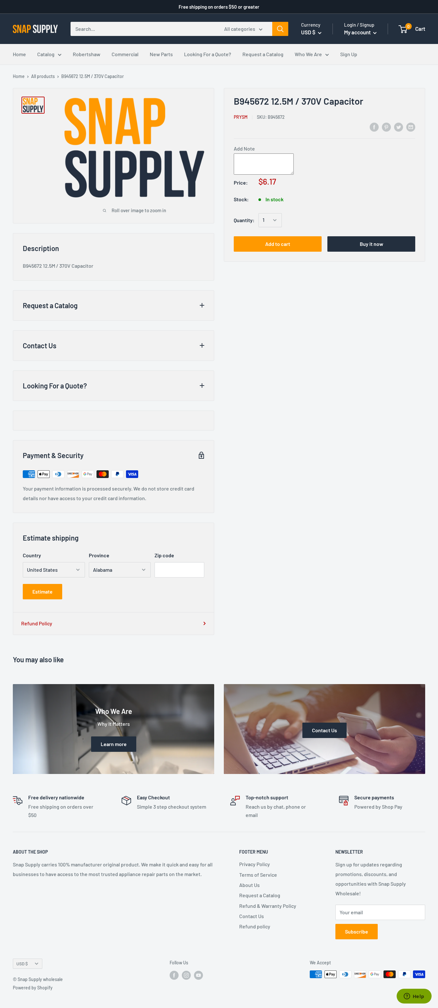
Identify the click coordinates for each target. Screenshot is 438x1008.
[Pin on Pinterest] (386, 127)
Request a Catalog (262, 54)
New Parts (161, 54)
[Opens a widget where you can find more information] (414, 997)
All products (43, 76)
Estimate (42, 591)
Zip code (164, 555)
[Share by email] (410, 127)
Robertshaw (86, 54)
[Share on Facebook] (374, 127)
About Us (249, 885)
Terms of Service (258, 875)
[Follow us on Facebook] (174, 974)
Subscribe (356, 931)
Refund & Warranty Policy (267, 906)
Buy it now (371, 244)
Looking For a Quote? (207, 54)
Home (19, 54)
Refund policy (254, 926)
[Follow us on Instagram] (186, 974)
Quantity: (244, 220)
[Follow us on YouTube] (198, 974)
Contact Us (251, 916)
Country (32, 555)
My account (358, 32)
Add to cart (277, 244)
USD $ (22, 963)
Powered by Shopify (33, 987)
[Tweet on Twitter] (398, 127)
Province (99, 555)
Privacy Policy (254, 864)
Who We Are (308, 54)
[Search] (280, 29)
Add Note (244, 149)
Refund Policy (36, 623)
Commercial (125, 54)
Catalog (46, 54)
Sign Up (348, 54)
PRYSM (241, 117)
